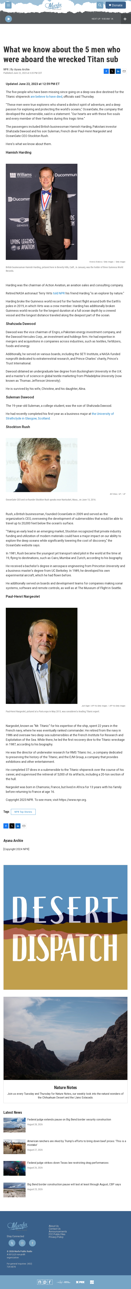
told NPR (59, 293)
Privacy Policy (56, 1237)
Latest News (12, 1112)
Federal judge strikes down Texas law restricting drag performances (67, 1162)
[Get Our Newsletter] (65, 927)
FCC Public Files (57, 1234)
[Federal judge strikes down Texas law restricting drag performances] (14, 1168)
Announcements (58, 1231)
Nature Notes (65, 1087)
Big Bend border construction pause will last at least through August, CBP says (74, 1184)
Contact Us (55, 1229)
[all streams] (126, 19)
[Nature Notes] (65, 1038)
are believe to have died (46, 96)
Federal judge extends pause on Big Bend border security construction (69, 1119)
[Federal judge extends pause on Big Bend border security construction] (14, 1125)
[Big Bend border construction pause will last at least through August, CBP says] (14, 1190)
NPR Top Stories (23, 811)
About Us (54, 1226)
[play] (8, 19)
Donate (117, 5)
